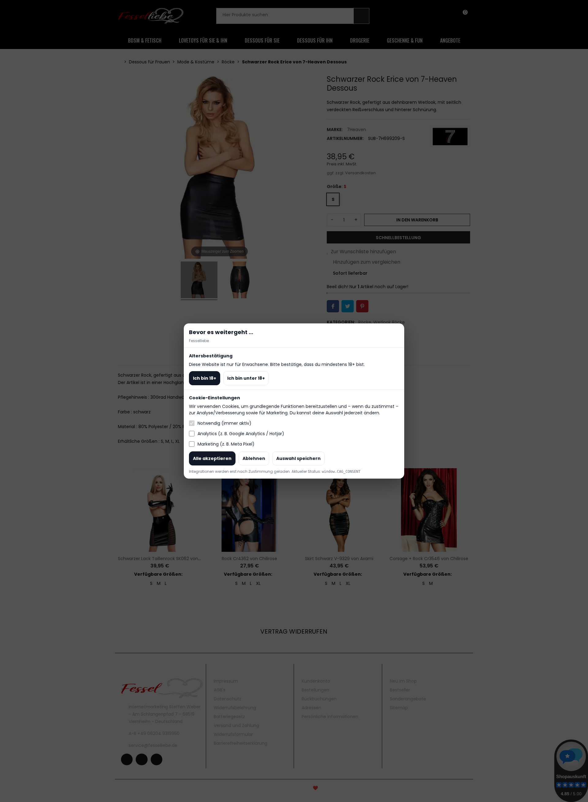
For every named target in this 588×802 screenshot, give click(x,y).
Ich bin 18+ (204, 378)
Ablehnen (254, 458)
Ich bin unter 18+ (246, 378)
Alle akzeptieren (212, 458)
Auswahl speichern (298, 458)
